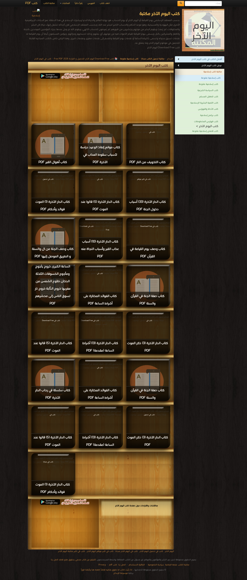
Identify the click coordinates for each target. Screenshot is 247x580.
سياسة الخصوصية (156, 565)
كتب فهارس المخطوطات (206, 121)
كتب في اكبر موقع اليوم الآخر (100, 551)
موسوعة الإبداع (121, 573)
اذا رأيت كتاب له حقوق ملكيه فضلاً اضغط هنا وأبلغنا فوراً (106, 570)
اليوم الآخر (169, 551)
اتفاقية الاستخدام (136, 565)
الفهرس (91, 3)
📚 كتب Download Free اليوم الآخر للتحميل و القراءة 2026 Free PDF (85, 59)
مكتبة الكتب (49, 3)
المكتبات (65, 3)
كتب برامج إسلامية (209, 115)
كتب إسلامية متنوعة (210, 78)
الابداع (170, 59)
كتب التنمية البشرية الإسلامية (204, 103)
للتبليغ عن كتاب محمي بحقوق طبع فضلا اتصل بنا (73, 560)
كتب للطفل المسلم (208, 97)
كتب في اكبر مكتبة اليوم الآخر (71, 551)
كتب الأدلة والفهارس (208, 109)
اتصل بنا (122, 565)
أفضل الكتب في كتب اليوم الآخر (207, 59)
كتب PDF (31, 3)
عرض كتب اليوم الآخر (212, 65)
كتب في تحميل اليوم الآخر (151, 551)
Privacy (102, 565)
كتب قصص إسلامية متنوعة (205, 131)
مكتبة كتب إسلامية (212, 72)
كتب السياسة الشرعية (207, 90)
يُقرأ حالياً (79, 3)
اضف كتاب (105, 3)
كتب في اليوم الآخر (42, 59)
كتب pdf (113, 565)
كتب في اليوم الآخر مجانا (126, 551)
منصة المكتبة (171, 565)
